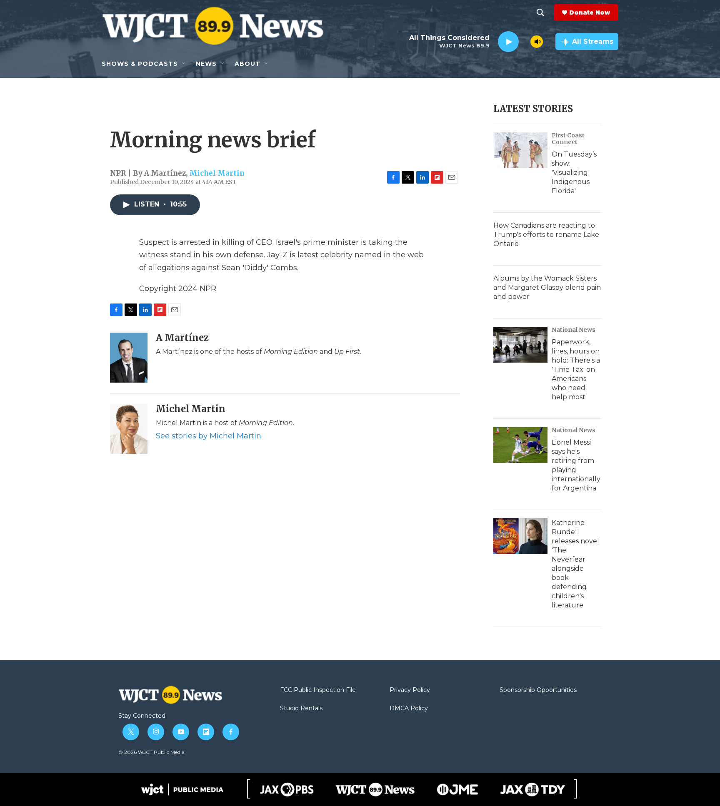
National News (573, 329)
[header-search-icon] (540, 12)
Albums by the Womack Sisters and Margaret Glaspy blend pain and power (547, 287)
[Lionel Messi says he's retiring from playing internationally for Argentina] (520, 445)
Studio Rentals (301, 708)
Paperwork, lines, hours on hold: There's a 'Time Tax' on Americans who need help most (576, 369)
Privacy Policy (410, 690)
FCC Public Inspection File (318, 690)
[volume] (536, 41)
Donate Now (589, 12)
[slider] (524, 41)
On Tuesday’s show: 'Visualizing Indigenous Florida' (574, 172)
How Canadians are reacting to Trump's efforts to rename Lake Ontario (546, 234)
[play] (508, 42)
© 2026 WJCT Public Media (151, 752)
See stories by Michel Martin (208, 435)
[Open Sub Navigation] (184, 63)
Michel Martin (217, 173)
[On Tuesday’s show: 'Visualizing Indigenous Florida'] (520, 150)
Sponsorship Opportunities (538, 690)
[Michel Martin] (129, 429)
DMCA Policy (409, 708)
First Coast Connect (568, 139)
